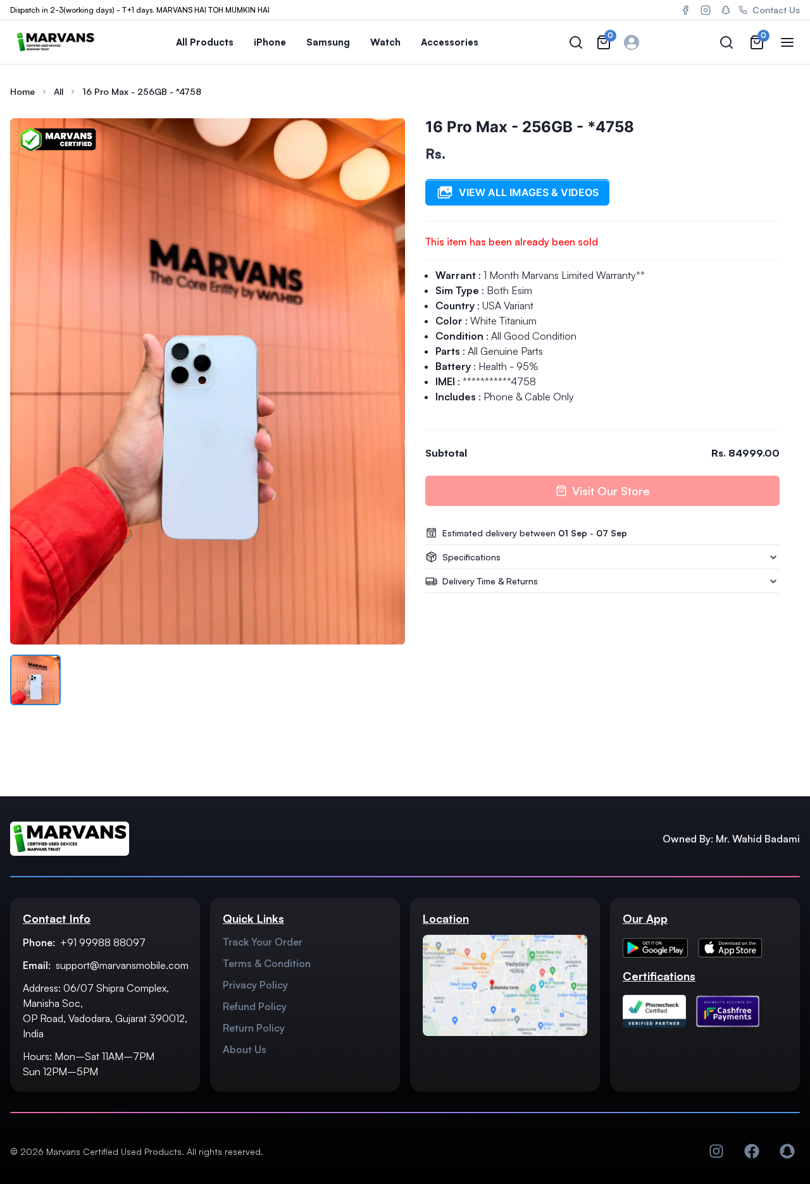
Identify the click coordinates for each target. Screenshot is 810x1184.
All (58, 91)
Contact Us (776, 9)
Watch (385, 42)
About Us (244, 1049)
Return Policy (254, 1027)
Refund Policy (255, 1006)
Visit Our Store (611, 491)
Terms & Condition (267, 963)
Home (22, 91)
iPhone (270, 42)
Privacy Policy (255, 984)
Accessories (449, 42)
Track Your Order (262, 941)
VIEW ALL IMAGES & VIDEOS (529, 192)
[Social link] (716, 1151)
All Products (205, 42)
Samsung (328, 42)
